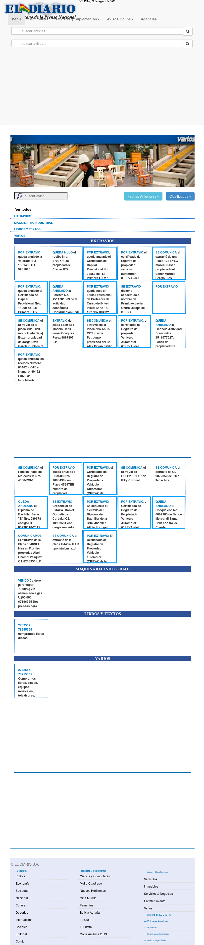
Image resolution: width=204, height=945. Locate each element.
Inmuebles (151, 886)
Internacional (24, 919)
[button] (24, 161)
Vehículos (150, 879)
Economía (22, 883)
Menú (16, 18)
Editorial (21, 934)
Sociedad (22, 890)
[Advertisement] (102, 87)
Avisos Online (119, 18)
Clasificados (179, 196)
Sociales (21, 927)
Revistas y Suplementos (76, 18)
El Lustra (86, 927)
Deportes (22, 912)
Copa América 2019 (93, 934)
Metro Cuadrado (91, 883)
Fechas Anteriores (142, 196)
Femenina (87, 905)
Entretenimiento (154, 901)
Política (21, 876)
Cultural (21, 905)
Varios (148, 908)
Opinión (21, 941)
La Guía (85, 919)
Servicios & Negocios (158, 893)
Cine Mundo (88, 898)
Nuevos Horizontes (93, 890)
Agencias (149, 18)
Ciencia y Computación (95, 876)
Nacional (22, 898)
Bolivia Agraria (90, 912)
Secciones (37, 18)
